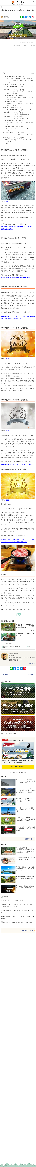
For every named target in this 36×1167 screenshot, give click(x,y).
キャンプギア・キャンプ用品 (14, 7)
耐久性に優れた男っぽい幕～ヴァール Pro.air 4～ (16, 277)
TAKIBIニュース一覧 (27, 930)
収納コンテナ (6, 647)
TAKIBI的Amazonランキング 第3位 (14, 126)
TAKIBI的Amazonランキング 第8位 (13, 101)
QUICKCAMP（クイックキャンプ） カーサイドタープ (20, 123)
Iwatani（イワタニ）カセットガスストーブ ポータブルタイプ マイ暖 (20, 104)
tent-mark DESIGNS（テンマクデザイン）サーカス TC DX (20, 87)
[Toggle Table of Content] (31, 73)
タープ (24, 646)
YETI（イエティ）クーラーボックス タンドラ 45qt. (19, 129)
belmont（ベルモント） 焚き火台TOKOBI (18, 115)
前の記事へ (5, 674)
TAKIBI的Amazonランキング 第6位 (13, 113)
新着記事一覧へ (29, 839)
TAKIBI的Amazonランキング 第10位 (14, 90)
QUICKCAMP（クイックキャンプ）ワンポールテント (20, 135)
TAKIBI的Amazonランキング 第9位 (13, 95)
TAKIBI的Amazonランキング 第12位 (14, 76)
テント (30, 646)
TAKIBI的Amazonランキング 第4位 (13, 120)
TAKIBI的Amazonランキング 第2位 (14, 132)
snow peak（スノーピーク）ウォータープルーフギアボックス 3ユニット (19, 92)
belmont (6, 201)
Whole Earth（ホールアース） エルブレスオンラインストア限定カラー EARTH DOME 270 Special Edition (20, 80)
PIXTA (7, 358)
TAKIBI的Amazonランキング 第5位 (13, 117)
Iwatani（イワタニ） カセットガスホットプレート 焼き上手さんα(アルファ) (20, 98)
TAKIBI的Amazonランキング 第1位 (14, 138)
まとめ (6, 143)
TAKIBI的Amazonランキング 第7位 (13, 107)
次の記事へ (30, 674)
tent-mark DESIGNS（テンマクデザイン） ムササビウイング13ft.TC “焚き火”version (20, 110)
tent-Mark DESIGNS (15, 646)
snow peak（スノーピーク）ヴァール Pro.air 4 (19, 118)
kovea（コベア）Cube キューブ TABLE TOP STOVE (19, 140)
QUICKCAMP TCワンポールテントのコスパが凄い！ (17, 464)
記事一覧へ (31, 663)
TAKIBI (4, 7)
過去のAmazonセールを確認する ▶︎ (18, 772)
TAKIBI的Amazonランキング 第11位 (14, 84)
